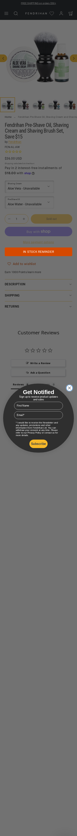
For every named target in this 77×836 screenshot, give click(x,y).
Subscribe (38, 443)
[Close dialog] (69, 388)
